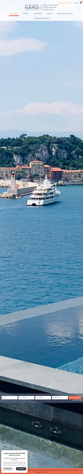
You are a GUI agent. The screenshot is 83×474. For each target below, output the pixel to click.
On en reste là (20, 452)
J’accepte (45, 472)
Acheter (38, 13)
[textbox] (26, 397)
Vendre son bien (41, 18)
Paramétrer (7, 468)
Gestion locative (65, 13)
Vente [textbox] (4, 397)
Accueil (14, 13)
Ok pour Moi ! (21, 468)
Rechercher (75, 397)
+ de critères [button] (76, 400)
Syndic (25, 13)
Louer (49, 13)
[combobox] (10, 397)
